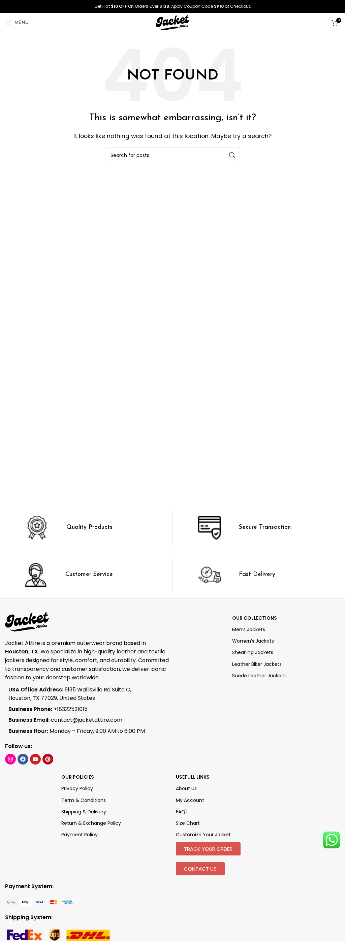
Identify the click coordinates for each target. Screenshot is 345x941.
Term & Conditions (83, 800)
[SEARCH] (232, 155)
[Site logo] (172, 22)
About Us (186, 788)
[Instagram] (10, 759)
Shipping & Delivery (83, 811)
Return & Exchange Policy (91, 823)
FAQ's (182, 811)
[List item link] (79, 709)
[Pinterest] (47, 759)
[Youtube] (35, 759)
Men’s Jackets (248, 629)
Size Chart (188, 823)
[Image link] (39, 902)
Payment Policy (79, 834)
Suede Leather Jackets (259, 675)
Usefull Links (193, 777)
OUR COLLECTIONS (254, 618)
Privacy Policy (77, 788)
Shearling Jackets (252, 652)
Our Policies (77, 777)
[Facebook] (23, 759)
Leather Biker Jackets (257, 664)
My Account (190, 800)
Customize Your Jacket (203, 834)
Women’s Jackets (253, 641)
